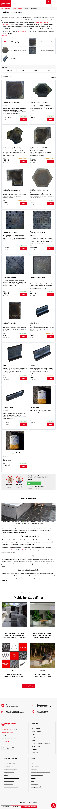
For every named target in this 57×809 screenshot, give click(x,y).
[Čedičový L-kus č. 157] (42, 363)
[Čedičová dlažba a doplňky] (28, 512)
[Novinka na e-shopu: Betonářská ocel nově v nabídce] (14, 661)
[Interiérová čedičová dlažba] (42, 42)
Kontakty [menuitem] (33, 778)
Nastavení (6, 806)
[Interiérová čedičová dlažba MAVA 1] (42, 146)
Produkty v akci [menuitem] (35, 752)
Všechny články (28, 686)
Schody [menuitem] (33, 737)
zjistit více (4, 35)
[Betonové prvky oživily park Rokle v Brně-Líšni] (42, 661)
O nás (33, 758)
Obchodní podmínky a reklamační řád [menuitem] (40, 772)
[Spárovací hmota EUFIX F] (15, 451)
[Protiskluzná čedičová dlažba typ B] (15, 232)
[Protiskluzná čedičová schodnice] (15, 321)
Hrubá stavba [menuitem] (34, 740)
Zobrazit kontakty (6, 741)
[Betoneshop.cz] (5, 3)
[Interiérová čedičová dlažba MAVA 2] (15, 188)
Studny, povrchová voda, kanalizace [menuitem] (40, 743)
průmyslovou (44, 22)
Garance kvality (42, 705)
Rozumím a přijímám (29, 806)
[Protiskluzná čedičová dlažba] (42, 50)
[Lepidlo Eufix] (42, 407)
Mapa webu (34, 790)
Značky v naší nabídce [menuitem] (37, 775)
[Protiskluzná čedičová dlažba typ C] (42, 232)
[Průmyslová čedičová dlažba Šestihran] (42, 188)
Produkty (34, 724)
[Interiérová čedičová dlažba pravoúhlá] (15, 102)
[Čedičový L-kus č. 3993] (42, 321)
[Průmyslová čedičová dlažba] (15, 50)
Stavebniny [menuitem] (34, 749)
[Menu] (54, 2)
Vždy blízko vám (42, 711)
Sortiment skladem (12, 711)
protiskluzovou (5, 24)
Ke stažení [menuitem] (34, 769)
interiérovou (37, 22)
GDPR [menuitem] (32, 781)
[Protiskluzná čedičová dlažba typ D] (15, 277)
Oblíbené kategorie (11, 758)
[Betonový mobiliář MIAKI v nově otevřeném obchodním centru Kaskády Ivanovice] (42, 621)
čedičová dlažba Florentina (8, 550)
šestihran (22, 550)
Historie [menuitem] (33, 763)
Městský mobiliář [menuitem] (35, 746)
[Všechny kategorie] (15, 42)
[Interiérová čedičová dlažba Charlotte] (15, 146)
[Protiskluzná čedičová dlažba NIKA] (42, 277)
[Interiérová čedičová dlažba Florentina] (42, 102)
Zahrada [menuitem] (33, 734)
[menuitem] (10, 763)
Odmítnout (16, 806)
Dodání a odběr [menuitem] (35, 766)
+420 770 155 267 (39, 486)
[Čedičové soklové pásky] (15, 407)
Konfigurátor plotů (36, 787)
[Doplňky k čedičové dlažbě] (15, 58)
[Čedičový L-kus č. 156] (15, 363)
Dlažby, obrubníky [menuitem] (36, 731)
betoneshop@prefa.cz (7, 732)
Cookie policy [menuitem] (34, 784)
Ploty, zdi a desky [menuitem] (35, 728)
